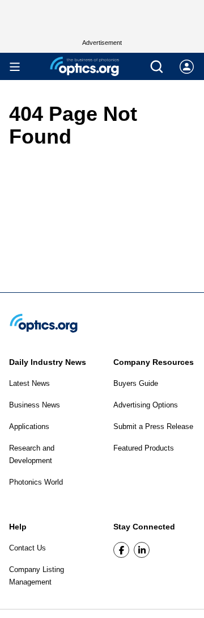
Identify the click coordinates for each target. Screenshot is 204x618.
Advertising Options (145, 405)
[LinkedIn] (142, 550)
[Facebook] (121, 550)
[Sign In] (186, 66)
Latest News (29, 383)
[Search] (156, 66)
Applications (29, 426)
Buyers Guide (135, 383)
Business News (34, 405)
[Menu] (14, 66)
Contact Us (27, 548)
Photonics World (36, 482)
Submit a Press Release (153, 426)
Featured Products (143, 448)
